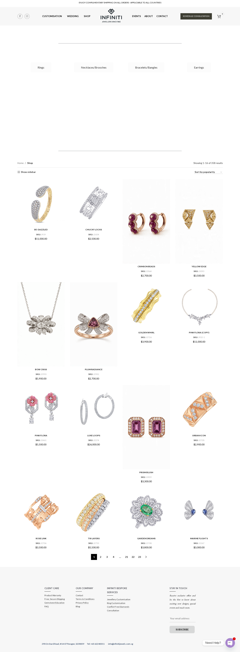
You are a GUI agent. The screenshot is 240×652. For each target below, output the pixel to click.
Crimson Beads (146, 266)
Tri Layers (94, 538)
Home (20, 163)
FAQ (46, 606)
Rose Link (41, 538)
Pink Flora (41, 435)
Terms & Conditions (85, 599)
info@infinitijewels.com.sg (120, 644)
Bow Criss (41, 369)
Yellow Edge (199, 266)
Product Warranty (52, 595)
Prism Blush (146, 472)
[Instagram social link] (27, 16)
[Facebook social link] (20, 16)
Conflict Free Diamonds (118, 606)
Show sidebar (28, 172)
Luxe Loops (93, 435)
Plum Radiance (93, 369)
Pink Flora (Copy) (199, 332)
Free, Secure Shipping (54, 599)
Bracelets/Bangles (146, 67)
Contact (79, 595)
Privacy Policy (82, 602)
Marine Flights (199, 538)
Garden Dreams (146, 538)
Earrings (199, 67)
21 (126, 556)
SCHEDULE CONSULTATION (196, 16)
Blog (78, 606)
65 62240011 (98, 644)
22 (133, 556)
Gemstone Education (54, 602)
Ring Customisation (116, 603)
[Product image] (93, 203)
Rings (41, 67)
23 (139, 556)
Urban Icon (199, 435)
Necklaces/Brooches (93, 67)
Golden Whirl (146, 332)
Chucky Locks (93, 229)
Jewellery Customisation (118, 599)
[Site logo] (111, 16)
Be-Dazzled (41, 229)
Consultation (113, 610)
